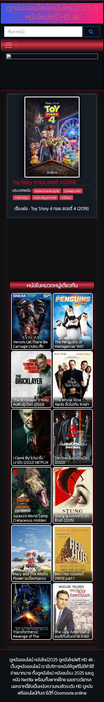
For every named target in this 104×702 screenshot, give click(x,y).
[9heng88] (52, 71)
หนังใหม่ (66, 197)
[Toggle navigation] (8, 45)
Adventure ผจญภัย (47, 191)
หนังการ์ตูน (22, 197)
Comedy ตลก (72, 191)
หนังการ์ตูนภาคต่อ (45, 197)
